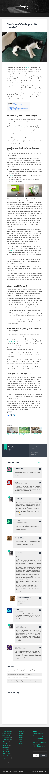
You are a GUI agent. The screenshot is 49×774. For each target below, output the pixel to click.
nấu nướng (35, 740)
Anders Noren (40, 771)
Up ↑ (46, 771)
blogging (36, 731)
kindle (40, 735)
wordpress (41, 746)
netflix (43, 737)
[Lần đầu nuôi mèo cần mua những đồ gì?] (24, 430)
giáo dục (34, 735)
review (37, 742)
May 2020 (5, 760)
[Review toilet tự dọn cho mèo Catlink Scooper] (12, 430)
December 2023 (7, 737)
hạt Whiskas (32, 336)
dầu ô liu (12, 250)
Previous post (35, 452)
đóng (14, 103)
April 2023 (5, 741)
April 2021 (5, 749)
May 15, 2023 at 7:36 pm (21, 627)
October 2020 (6, 755)
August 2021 (6, 745)
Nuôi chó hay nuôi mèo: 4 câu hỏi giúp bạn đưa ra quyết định (36, 434)
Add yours (39, 462)
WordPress (20, 771)
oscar (38, 740)
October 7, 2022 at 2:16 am (20, 538)
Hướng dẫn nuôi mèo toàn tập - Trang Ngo (18, 677)
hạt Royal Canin (13, 341)
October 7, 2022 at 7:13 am (21, 553)
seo (39, 742)
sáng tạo (42, 742)
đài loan (38, 748)
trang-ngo (24, 6)
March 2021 (6, 751)
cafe (41, 731)
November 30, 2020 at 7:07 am (21, 470)
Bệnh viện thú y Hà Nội (15, 391)
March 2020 (6, 764)
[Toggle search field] (46, 15)
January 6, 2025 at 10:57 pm (20, 648)
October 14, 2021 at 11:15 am (22, 500)
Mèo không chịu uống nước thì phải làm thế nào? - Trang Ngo (22, 681)
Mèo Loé (17, 127)
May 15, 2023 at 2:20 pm (19, 611)
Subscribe (43, 755)
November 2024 (7, 733)
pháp (34, 742)
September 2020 (7, 758)
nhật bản (39, 739)
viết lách (36, 746)
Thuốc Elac (11, 175)
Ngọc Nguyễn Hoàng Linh (24, 597)
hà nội (37, 735)
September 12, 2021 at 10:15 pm (21, 483)
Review (20, 739)
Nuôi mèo (34, 448)
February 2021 (6, 753)
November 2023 (7, 739)
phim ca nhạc (42, 740)
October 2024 (6, 735)
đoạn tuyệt (34, 748)
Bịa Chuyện (21, 731)
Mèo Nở (22, 127)
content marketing (36, 733)
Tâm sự (20, 741)
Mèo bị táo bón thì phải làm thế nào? (22, 26)
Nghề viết (21, 735)
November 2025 (7, 731)
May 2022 (5, 743)
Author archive (9, 449)
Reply (40, 469)
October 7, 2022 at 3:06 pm (23, 599)
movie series (43, 735)
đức (40, 748)
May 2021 (5, 747)
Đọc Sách (21, 733)
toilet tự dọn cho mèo (36, 744)
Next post (34, 454)
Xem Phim (21, 743)
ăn (44, 746)
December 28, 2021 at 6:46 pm (21, 522)
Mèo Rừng (27, 67)
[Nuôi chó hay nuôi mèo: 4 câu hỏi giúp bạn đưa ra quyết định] (36, 430)
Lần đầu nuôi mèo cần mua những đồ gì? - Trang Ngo (20, 674)
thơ (45, 742)
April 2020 (5, 762)
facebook (41, 733)
